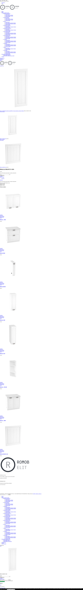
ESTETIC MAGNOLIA (6, 13)
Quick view (1, 215)
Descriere (3, 178)
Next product (2, 140)
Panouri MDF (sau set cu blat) (7, 541)
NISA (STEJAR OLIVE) (6, 35)
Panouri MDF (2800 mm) (6, 540)
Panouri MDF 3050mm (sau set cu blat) (8, 55)
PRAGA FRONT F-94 (3, 167)
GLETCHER (5, 50)
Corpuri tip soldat (7, 16)
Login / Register (4, 543)
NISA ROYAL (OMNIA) (7, 25)
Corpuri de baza (7, 14)
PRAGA (4, 21)
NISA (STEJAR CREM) (6, 31)
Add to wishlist (2, 216)
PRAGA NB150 (3, 286)
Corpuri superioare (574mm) (9, 15)
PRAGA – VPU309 (3, 387)
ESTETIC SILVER (6, 17)
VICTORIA (5, 39)
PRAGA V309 (2, 320)
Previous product (2, 111)
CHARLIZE (5, 43)
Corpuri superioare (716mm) (9, 19)
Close (1, 251)
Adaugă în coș (2, 175)
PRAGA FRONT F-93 (3, 138)
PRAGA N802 (2, 253)
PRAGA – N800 (3, 420)
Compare (1, 176)
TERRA (4, 47)
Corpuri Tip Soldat (7, 42)
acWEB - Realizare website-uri (37, 493)
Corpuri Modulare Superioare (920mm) (10, 37)
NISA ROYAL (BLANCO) (7, 28)
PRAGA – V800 (3, 219)
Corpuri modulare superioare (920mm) (10, 23)
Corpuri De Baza (7, 40)
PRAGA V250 (2, 353)
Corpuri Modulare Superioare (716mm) (10, 33)
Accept (8, 589)
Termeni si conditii (12, 589)
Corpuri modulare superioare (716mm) (10, 48)
